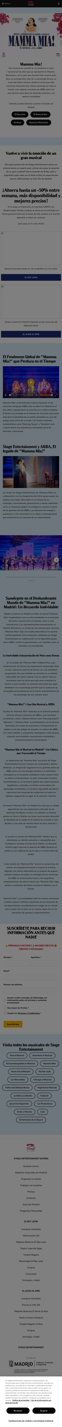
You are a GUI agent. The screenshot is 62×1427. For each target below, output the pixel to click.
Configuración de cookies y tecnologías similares (31, 1420)
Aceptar (44, 1410)
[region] (31, 1401)
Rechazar (18, 1410)
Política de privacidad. (21, 1400)
